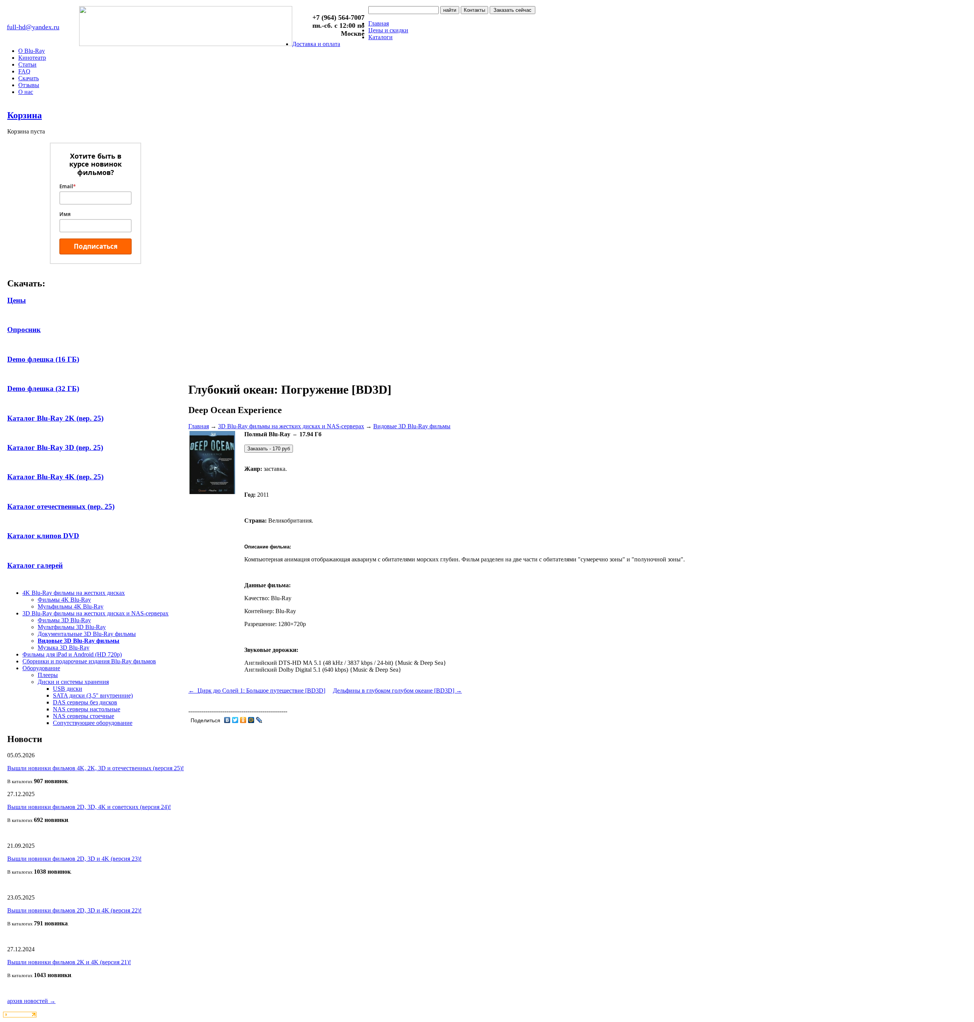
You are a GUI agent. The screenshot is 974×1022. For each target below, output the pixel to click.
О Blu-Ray (31, 51)
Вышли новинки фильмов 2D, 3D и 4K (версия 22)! (74, 910)
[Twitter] (235, 720)
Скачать (28, 78)
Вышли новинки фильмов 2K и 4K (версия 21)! (69, 962)
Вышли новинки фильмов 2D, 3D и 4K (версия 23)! (74, 858)
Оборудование (41, 668)
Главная (378, 23)
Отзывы (28, 85)
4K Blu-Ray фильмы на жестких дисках (73, 593)
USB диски (67, 688)
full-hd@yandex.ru (33, 27)
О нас (25, 92)
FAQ (24, 71)
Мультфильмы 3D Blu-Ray (72, 627)
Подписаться (96, 246)
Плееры (48, 675)
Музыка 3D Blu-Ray (63, 647)
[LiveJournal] (259, 720)
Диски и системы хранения (73, 682)
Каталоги (380, 37)
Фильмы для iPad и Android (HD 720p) (72, 654)
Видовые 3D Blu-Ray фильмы (78, 640)
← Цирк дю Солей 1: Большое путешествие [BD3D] (256, 690)
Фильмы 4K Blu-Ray (64, 599)
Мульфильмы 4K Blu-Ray (70, 606)
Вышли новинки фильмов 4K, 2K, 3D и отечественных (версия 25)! (95, 768)
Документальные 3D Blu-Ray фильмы (87, 634)
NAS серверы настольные (86, 709)
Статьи (27, 64)
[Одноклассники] (243, 720)
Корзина (24, 115)
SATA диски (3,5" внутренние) (93, 695)
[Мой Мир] (251, 720)
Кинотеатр (32, 57)
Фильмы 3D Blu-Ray (64, 620)
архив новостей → (31, 1001)
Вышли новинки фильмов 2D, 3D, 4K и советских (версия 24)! (89, 807)
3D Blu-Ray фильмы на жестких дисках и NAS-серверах (95, 613)
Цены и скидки (388, 30)
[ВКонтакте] (227, 720)
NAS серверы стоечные (83, 716)
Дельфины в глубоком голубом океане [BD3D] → (397, 690)
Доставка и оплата (316, 44)
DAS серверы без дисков (85, 702)
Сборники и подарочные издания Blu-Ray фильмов (89, 661)
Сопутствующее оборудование (92, 723)
